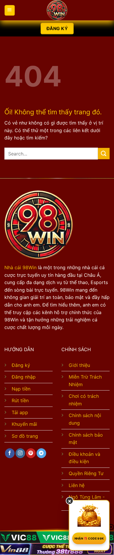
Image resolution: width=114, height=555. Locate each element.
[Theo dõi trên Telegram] (41, 453)
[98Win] (57, 10)
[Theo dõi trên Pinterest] (31, 453)
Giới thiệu (79, 365)
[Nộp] (104, 153)
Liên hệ (76, 485)
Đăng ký (21, 365)
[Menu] (10, 10)
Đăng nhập (24, 377)
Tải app (20, 412)
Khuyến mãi (24, 424)
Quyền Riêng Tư (86, 473)
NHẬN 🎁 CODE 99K (89, 538)
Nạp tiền (21, 389)
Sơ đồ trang (25, 436)
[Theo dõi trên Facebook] (10, 453)
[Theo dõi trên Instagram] (20, 453)
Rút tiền (20, 400)
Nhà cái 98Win (20, 267)
